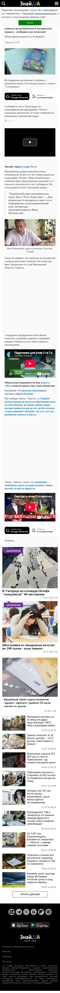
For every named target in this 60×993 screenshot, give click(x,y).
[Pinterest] (48, 912)
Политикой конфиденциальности (39, 13)
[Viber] (26, 912)
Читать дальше (30, 894)
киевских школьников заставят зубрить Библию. (25, 392)
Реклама (6, 951)
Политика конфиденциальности (18, 946)
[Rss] (11, 912)
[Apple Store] (20, 925)
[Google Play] (40, 925)
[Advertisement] (30, 301)
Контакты (7, 961)
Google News (29, 166)
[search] (3, 3)
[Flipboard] (41, 912)
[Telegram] (19, 912)
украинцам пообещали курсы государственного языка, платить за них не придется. (29, 485)
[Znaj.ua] (30, 3)
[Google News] (34, 912)
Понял (30, 22)
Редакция (7, 956)
